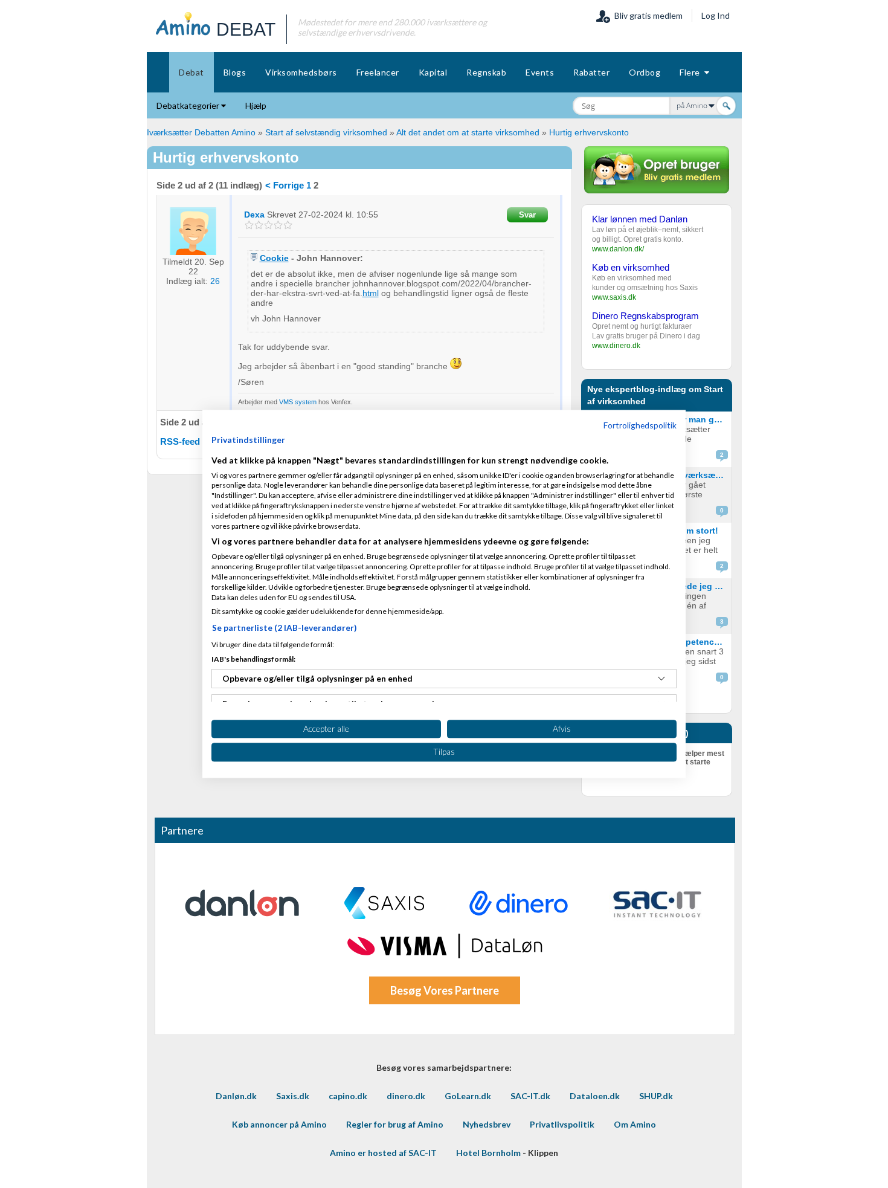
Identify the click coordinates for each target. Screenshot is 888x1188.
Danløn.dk (236, 1096)
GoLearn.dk (468, 1096)
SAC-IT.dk (530, 1096)
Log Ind (715, 15)
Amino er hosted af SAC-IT (383, 1153)
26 (215, 281)
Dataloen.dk (595, 1096)
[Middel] (268, 225)
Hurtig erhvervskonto (589, 132)
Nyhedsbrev (486, 1124)
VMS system (298, 401)
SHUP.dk (656, 1096)
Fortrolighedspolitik (640, 425)
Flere (692, 72)
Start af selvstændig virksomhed (326, 132)
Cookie (274, 258)
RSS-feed (180, 441)
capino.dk (348, 1096)
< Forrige (284, 185)
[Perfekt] (287, 225)
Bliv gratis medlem (647, 15)
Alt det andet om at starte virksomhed (467, 132)
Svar (527, 214)
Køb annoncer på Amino (279, 1124)
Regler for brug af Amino (394, 1124)
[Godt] (278, 225)
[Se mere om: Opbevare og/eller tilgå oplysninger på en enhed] (661, 679)
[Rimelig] (258, 225)
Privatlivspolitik (562, 1124)
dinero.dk (406, 1096)
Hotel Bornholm (488, 1153)
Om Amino (635, 1124)
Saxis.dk (292, 1096)
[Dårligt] (249, 225)
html (370, 293)
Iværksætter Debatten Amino (201, 132)
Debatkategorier (188, 105)
